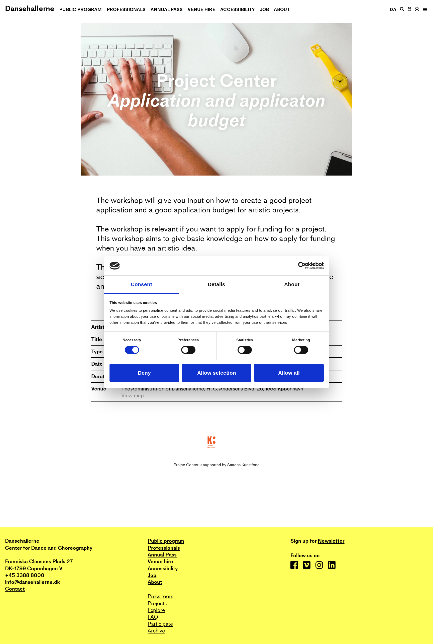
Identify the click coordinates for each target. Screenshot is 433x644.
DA (393, 9)
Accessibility (237, 9)
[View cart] (409, 9)
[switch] (188, 350)
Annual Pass (167, 9)
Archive (156, 630)
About (282, 9)
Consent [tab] (141, 284)
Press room (160, 596)
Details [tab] (216, 284)
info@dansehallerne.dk (32, 582)
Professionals (126, 9)
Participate (160, 624)
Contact (15, 589)
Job (264, 9)
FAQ (153, 617)
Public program (80, 9)
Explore (156, 610)
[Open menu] (424, 9)
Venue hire (201, 9)
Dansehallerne (29, 8)
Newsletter (331, 540)
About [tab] (291, 284)
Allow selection (216, 373)
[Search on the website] (402, 9)
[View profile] (417, 9)
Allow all (289, 373)
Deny (144, 373)
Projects (157, 603)
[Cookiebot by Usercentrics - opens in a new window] (302, 266)
